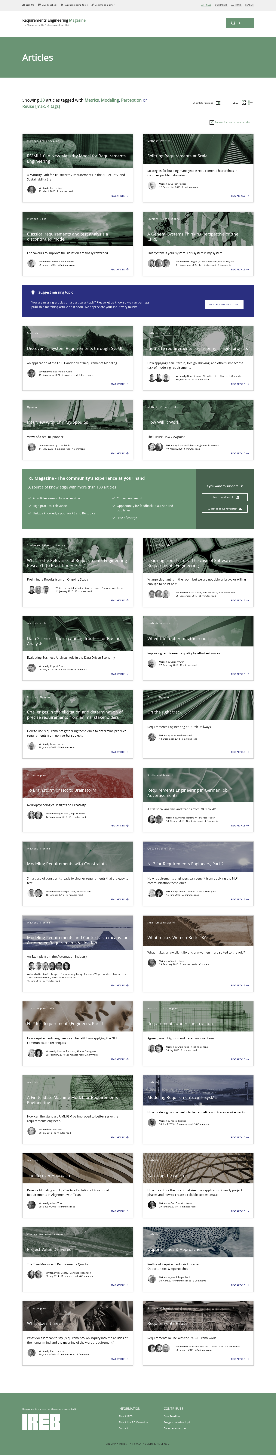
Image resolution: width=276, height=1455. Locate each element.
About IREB (126, 1416)
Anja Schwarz (77, 813)
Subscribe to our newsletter (223, 508)
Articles (206, 4)
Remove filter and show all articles (232, 122)
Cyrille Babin (57, 188)
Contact (123, 1428)
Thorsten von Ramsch (62, 261)
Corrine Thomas (186, 891)
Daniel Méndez (75, 588)
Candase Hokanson (80, 1272)
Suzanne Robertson (188, 445)
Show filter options (203, 102)
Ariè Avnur (56, 1129)
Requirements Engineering (54, 22)
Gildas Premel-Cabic (61, 371)
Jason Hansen (57, 744)
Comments (221, 4)
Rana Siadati (194, 592)
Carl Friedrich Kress (181, 1203)
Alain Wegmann (208, 261)
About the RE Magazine (133, 1422)
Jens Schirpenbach (180, 1277)
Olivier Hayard (226, 261)
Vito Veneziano (227, 592)
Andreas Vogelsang (112, 588)
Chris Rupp (183, 1046)
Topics (242, 23)
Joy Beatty (63, 1272)
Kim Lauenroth (58, 1351)
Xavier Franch (93, 588)
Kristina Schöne (199, 1046)
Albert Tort (56, 1203)
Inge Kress (63, 813)
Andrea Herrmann (187, 817)
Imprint (124, 1443)
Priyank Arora (57, 666)
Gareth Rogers (178, 183)
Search (249, 4)
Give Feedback (173, 1416)
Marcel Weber (207, 817)
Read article (118, 195)
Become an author (175, 1428)
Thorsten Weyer (93, 974)
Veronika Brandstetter (63, 977)
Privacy (137, 1443)
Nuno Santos (194, 376)
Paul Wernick (210, 592)
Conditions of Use (157, 1443)
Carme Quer (217, 1346)
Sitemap (111, 1443)
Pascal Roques (178, 1120)
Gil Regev (192, 261)
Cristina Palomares (198, 1346)
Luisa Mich (63, 445)
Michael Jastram (66, 891)
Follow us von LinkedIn (223, 497)
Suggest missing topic (224, 304)
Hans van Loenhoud (181, 735)
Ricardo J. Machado (230, 376)
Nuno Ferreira (211, 376)
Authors (236, 4)
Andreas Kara (84, 891)
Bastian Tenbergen (49, 974)
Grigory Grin (177, 661)
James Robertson (209, 445)
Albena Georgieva (206, 891)
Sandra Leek (177, 961)
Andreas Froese (112, 974)
